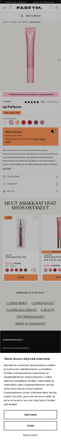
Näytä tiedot (30, 435)
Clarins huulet (43, 303)
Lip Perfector (35, 22)
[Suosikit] (51, 7)
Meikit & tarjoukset (30, 324)
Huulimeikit (23, 22)
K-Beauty (48, 310)
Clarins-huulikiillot (21, 310)
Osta (21, 277)
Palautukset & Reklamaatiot (16, 348)
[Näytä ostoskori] (57, 7)
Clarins (14, 22)
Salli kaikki (30, 414)
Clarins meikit (17, 303)
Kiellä (30, 425)
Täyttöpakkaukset (30, 317)
